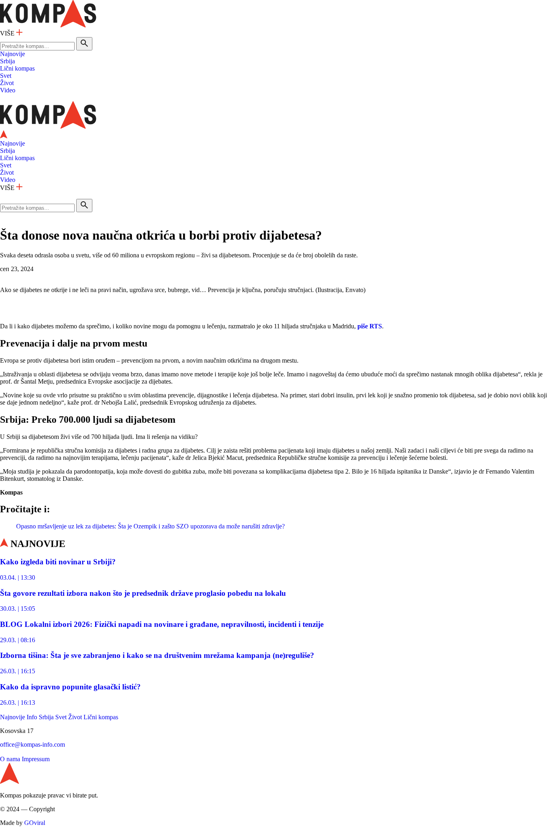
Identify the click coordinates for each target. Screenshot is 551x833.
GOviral (34, 822)
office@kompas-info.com (32, 744)
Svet (5, 75)
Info (32, 717)
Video (7, 90)
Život (7, 82)
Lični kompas (17, 68)
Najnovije (12, 53)
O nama (10, 759)
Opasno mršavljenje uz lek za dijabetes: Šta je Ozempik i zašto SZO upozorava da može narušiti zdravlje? (150, 526)
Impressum (36, 759)
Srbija (7, 61)
